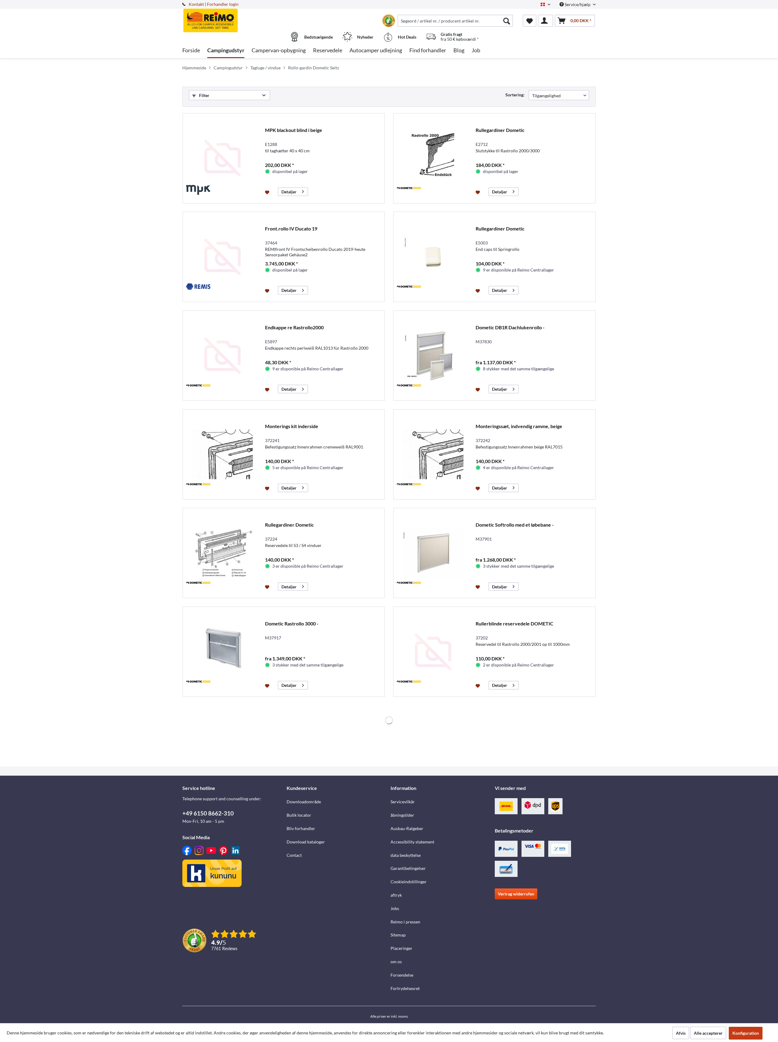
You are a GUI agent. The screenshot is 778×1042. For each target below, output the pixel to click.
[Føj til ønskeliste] (268, 192)
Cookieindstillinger (409, 881)
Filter (203, 95)
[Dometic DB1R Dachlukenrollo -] (433, 355)
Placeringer (401, 948)
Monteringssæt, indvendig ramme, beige (519, 426)
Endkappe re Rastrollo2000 (294, 327)
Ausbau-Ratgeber (407, 828)
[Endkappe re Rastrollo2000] (222, 355)
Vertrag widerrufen (516, 893)
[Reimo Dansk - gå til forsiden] (233, 17)
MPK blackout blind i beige (293, 130)
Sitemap (398, 934)
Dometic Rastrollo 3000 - (291, 623)
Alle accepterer (708, 1033)
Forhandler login (223, 4)
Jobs (395, 908)
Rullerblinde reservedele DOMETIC (514, 623)
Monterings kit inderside (291, 426)
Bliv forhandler (301, 828)
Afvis (681, 1033)
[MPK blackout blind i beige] (222, 158)
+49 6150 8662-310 (208, 813)
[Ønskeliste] (529, 21)
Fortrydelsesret (405, 988)
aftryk (396, 895)
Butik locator (299, 815)
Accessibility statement (412, 841)
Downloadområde (304, 801)
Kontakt (196, 4)
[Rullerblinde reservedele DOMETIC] (433, 652)
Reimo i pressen (405, 921)
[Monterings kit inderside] (222, 454)
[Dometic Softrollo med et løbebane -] (433, 553)
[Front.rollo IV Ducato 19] (222, 257)
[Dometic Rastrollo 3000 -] (222, 652)
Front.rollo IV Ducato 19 (291, 228)
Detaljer (289, 191)
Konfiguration (745, 1033)
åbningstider (402, 815)
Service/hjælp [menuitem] (577, 4)
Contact (294, 855)
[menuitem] (455, 21)
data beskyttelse (406, 855)
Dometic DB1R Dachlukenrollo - (510, 327)
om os (396, 961)
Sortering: (515, 94)
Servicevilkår (403, 801)
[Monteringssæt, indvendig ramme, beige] (433, 454)
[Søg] (506, 21)
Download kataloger (306, 841)
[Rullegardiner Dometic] (433, 158)
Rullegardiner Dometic (500, 130)
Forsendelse (402, 975)
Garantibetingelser (408, 868)
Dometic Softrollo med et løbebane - (515, 525)
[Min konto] (545, 21)
